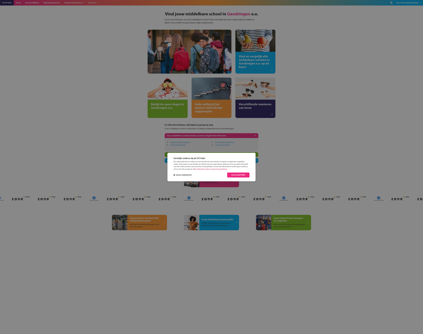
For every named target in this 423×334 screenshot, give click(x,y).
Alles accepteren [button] (238, 175)
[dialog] (211, 167)
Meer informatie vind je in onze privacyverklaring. (210, 169)
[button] (182, 175)
